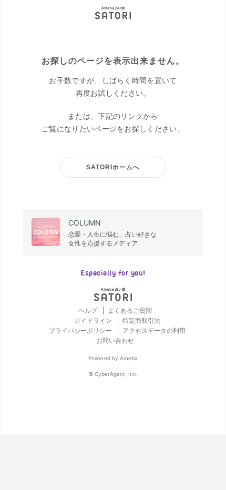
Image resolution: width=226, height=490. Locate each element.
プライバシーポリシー (81, 330)
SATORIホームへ (113, 167)
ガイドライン (94, 320)
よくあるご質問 (130, 310)
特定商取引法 (141, 320)
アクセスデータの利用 (154, 330)
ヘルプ (88, 310)
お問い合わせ (115, 340)
